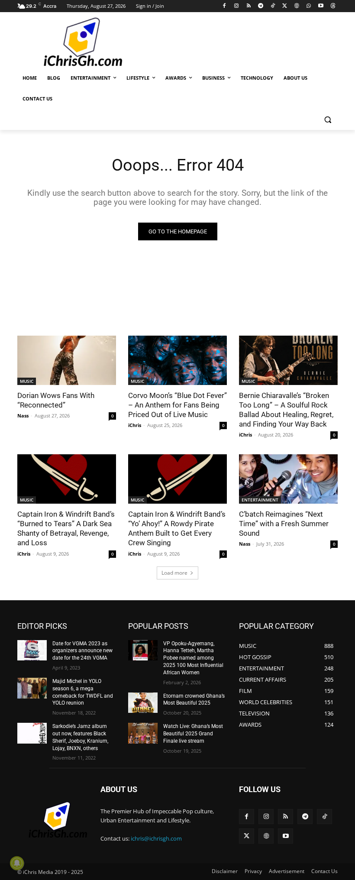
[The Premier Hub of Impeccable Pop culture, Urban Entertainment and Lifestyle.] (76, 42)
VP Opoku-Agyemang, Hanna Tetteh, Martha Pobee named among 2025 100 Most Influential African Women (193, 658)
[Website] (297, 6)
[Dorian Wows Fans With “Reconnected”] (66, 360)
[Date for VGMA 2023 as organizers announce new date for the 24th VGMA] (32, 650)
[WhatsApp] (309, 6)
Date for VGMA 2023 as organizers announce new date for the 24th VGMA (82, 651)
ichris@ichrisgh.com (156, 838)
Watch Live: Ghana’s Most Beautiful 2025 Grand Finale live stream (193, 733)
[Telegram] (260, 6)
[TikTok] (273, 6)
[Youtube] (321, 6)
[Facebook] (224, 6)
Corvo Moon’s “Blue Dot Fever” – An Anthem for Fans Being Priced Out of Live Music (177, 405)
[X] (285, 6)
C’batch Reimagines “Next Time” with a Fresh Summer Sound (284, 523)
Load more (174, 572)
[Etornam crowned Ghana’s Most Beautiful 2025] (143, 702)
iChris (134, 425)
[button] (327, 120)
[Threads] (333, 6)
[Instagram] (237, 6)
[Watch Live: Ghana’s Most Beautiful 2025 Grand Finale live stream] (143, 733)
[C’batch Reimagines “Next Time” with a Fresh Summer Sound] (288, 479)
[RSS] (249, 6)
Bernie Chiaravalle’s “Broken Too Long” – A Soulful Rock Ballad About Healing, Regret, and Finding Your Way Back (286, 409)
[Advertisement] (236, 41)
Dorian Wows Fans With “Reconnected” (55, 400)
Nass (23, 415)
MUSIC (26, 381)
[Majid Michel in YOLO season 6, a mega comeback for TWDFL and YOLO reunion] (32, 688)
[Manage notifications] (17, 863)
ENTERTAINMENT (260, 500)
